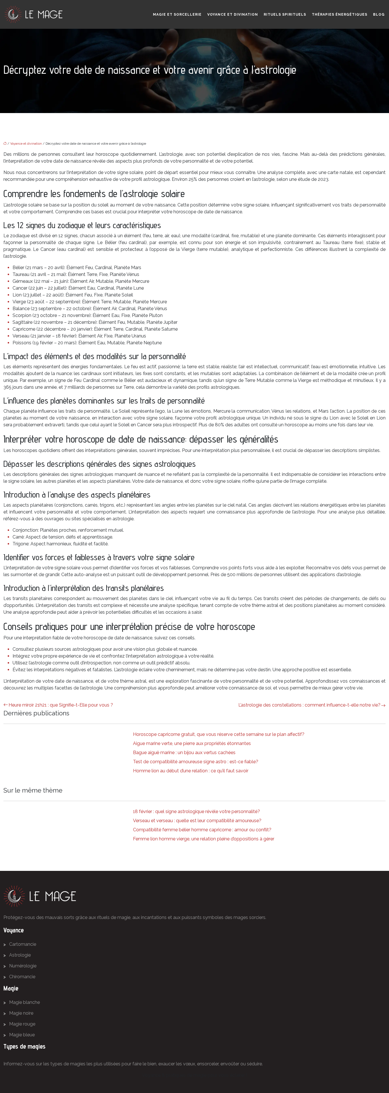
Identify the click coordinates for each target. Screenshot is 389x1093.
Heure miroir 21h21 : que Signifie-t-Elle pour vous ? (61, 705)
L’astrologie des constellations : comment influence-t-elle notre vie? (309, 705)
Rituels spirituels (285, 15)
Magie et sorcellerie (177, 15)
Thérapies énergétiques (339, 15)
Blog (379, 15)
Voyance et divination (232, 15)
